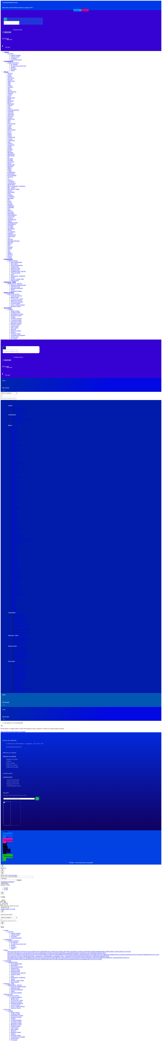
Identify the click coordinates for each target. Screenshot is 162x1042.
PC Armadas (14, 64)
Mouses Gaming (15, 311)
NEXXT (9, 190)
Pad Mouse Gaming (16, 315)
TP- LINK (10, 227)
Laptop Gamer (15, 337)
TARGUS (10, 218)
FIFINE (9, 134)
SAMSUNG (10, 206)
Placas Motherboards (16, 262)
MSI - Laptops (11, 187)
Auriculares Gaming (16, 321)
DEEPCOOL (11, 119)
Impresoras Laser (15, 286)
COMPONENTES (12, 260)
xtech (8, 251)
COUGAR (10, 113)
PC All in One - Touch (17, 298)
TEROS (9, 221)
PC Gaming (14, 338)
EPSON (9, 128)
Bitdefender (10, 101)
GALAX (9, 139)
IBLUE (9, 163)
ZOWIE (9, 257)
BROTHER (10, 104)
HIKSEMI (10, 152)
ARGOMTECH (11, 91)
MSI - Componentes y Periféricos (16, 186)
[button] (7, 32)
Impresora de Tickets (16, 300)
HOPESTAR (11, 155)
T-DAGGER (10, 216)
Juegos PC (13, 329)
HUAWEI (10, 158)
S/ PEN (6, 888)
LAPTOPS (10, 53)
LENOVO (10, 177)
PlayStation (10, 198)
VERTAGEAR (11, 235)
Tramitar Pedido (5, 909)
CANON (9, 105)
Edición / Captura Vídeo (17, 279)
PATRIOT (10, 195)
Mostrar (19, 880)
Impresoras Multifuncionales (18, 285)
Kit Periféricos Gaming (17, 314)
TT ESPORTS (11, 231)
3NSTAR (10, 73)
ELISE (9, 126)
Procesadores (14, 263)
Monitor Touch (15, 297)
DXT (8, 122)
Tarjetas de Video (15, 268)
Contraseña (4, 878)
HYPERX (10, 160)
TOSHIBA (10, 225)
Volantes (13, 317)
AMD (9, 82)
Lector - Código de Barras (18, 305)
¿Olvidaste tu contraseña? (7, 881)
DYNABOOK (11, 123)
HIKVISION (11, 154)
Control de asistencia (16, 295)
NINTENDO (11, 192)
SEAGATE (10, 212)
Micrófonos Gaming (16, 323)
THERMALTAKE (12, 222)
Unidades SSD (15, 266)
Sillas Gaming (14, 327)
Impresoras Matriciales (17, 288)
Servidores (13, 69)
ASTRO (9, 94)
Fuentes (13, 277)
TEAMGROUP (11, 219)
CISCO (9, 108)
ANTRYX (10, 87)
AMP (8, 84)
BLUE (9, 102)
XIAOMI (9, 247)
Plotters (13, 289)
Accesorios (14, 58)
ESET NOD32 (11, 129)
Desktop (13, 67)
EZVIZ (9, 133)
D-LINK (9, 117)
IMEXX (9, 168)
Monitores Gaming (16, 330)
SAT (8, 209)
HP (8, 157)
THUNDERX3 (11, 224)
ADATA (9, 76)
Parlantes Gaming (15, 324)
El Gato (9, 125)
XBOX (9, 244)
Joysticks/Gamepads (16, 318)
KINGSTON (11, 174)
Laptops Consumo (16, 55)
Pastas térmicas (15, 280)
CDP (8, 107)
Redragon (10, 204)
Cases (12, 274)
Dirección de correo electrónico (9, 877)
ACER (9, 75)
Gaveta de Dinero (15, 303)
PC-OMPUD (11, 196)
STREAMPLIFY (12, 215)
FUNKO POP (11, 137)
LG (8, 178)
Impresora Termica (16, 306)
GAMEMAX (11, 140)
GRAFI (9, 146)
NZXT (9, 193)
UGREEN (10, 233)
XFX (8, 245)
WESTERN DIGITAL (13, 241)
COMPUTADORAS (13, 63)
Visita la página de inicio (7, 731)
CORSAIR (10, 111)
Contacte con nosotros (20, 731)
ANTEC (9, 85)
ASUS (9, 96)
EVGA (9, 131)
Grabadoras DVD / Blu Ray (18, 271)
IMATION (10, 166)
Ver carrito (12, 909)
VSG (8, 238)
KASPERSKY (11, 172)
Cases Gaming (15, 326)
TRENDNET (11, 228)
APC (8, 88)
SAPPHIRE (10, 207)
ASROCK (10, 93)
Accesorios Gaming (16, 320)
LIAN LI (9, 180)
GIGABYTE (11, 145)
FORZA (9, 136)
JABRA (9, 171)
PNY (8, 200)
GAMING (10, 309)
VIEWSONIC (11, 236)
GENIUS (9, 143)
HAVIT (9, 151)
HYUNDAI (10, 161)
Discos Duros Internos (17, 265)
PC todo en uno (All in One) (18, 66)
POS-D (9, 201)
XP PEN (9, 248)
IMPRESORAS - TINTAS (14, 283)
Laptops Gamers (15, 56)
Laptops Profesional (16, 59)
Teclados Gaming (15, 312)
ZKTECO (10, 254)
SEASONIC (10, 213)
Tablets (13, 70)
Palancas (13, 332)
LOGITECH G (11, 183)
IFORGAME (11, 165)
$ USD (6, 889)
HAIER (9, 148)
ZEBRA (9, 253)
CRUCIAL (10, 116)
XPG (8, 250)
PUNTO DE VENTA (13, 294)
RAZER (9, 203)
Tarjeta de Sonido (15, 273)
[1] (37, 798)
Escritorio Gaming (16, 333)
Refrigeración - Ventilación (18, 276)
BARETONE (11, 98)
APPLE (9, 90)
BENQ (9, 99)
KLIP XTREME (11, 175)
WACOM (10, 239)
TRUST (9, 230)
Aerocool (9, 79)
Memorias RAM (15, 270)
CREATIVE (10, 114)
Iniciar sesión (4, 883)
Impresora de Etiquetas (17, 302)
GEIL (9, 142)
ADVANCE (10, 78)
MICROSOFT (11, 184)
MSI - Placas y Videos (13, 189)
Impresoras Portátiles (16, 291)
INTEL (9, 169)
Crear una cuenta (12, 875)
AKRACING (11, 81)
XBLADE (10, 242)
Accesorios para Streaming (18, 335)
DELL (9, 120)
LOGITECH (10, 181)
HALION (10, 149)
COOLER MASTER (13, 110)
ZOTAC (9, 256)
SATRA (9, 210)
